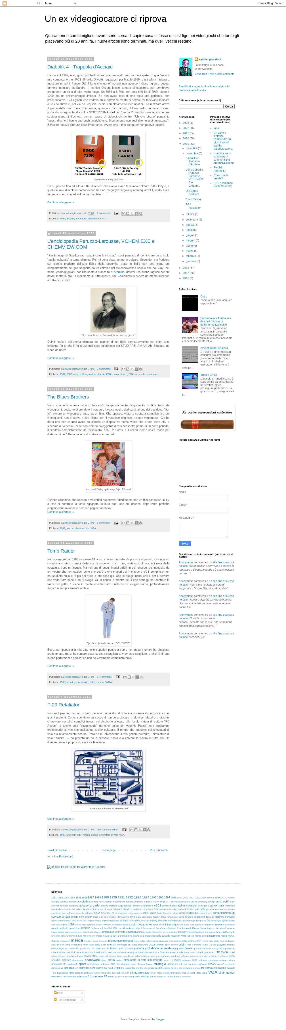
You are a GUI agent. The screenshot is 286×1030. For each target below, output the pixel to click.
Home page (108, 850)
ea (233, 920)
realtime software (117, 952)
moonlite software (188, 941)
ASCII (157, 905)
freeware (219, 924)
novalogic (122, 944)
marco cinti (200, 936)
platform (79, 528)
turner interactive (102, 973)
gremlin (85, 928)
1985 (78, 897)
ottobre (190, 214)
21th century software (212, 897)
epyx (155, 924)
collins (175, 913)
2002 (198, 897)
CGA (108, 374)
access (64, 901)
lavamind (127, 936)
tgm (118, 967)
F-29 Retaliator (63, 705)
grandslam (74, 928)
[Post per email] (116, 213)
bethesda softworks (61, 909)
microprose (115, 940)
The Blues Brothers (68, 397)
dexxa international (61, 920)
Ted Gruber (110, 968)
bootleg (173, 909)
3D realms (229, 897)
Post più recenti (57, 850)
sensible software (61, 960)
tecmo (82, 967)
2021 (186, 133)
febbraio (191, 256)
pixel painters (126, 948)
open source (171, 944)
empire (126, 924)
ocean (94, 835)
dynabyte (216, 920)
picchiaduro (112, 948)
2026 (186, 122)
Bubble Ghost (208, 374)
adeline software (134, 901)
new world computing (71, 944)
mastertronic (213, 935)
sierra (111, 960)
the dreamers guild (150, 968)
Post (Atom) (66, 856)
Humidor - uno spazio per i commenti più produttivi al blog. (224, 158)
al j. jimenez (172, 901)
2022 (186, 128)
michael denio (91, 941)
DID (79, 835)
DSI (208, 920)
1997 (167, 897)
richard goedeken (205, 952)
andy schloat (80, 374)
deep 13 (210, 917)
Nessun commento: (108, 829)
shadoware (78, 960)
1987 (69, 374)
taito (66, 967)
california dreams (217, 909)
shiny (104, 960)
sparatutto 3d (58, 964)
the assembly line (130, 968)
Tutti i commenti (66, 999)
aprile (189, 245)
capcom (231, 909)
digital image (94, 920)
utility (198, 973)
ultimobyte (143, 972)
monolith (173, 941)
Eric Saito (184, 924)
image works (57, 932)
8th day (55, 901)
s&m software (116, 956)
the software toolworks (213, 967)
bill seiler (76, 909)
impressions (71, 932)
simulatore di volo (108, 835)
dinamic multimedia (130, 920)
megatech (65, 941)
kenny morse (95, 936)
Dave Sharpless (169, 917)
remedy (131, 952)
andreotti (71, 835)
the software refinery (189, 968)
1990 (113, 897)
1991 (62, 528)
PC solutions (98, 948)
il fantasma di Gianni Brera (191, 928)
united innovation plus (174, 973)
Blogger (160, 1019)
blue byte (148, 909)
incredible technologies (89, 932)
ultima (133, 972)
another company (69, 905)
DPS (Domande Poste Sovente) (223, 185)
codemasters (135, 913)
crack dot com (100, 917)
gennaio (191, 261)
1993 (137, 897)
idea (138, 928)
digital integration (110, 920)
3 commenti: (104, 522)
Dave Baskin (153, 917)
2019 (186, 143)
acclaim (72, 901)
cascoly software (84, 913)
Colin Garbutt (164, 913)
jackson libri (202, 932)
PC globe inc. (83, 948)
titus (87, 528)
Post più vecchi (159, 850)
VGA (104, 218)
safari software (142, 956)
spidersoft (72, 964)
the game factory (169, 968)
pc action (70, 948)
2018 (186, 267)
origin (182, 944)
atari (174, 905)
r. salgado (217, 948)
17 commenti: (104, 676)
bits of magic (106, 909)
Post (60, 993)
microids (103, 941)
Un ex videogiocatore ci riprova (105, 19)
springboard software (98, 964)
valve (204, 973)
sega (232, 956)
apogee (84, 905)
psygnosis (178, 948)
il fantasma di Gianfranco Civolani (158, 928)
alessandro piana (188, 901)
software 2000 (190, 960)
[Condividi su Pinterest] (140, 213)
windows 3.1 (84, 976)
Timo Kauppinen (60, 973)
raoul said (95, 952)
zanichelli (186, 976)
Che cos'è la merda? (221, 177)
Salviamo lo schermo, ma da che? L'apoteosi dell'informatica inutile (215, 321)
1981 (54, 897)
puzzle (189, 948)
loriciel (155, 936)
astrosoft (166, 905)
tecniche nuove (94, 967)
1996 (62, 682)
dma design (174, 920)
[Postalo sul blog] (128, 213)
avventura (81, 218)
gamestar (230, 924)
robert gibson (58, 956)
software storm (227, 960)
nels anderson (227, 941)
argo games (125, 905)
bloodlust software (132, 909)
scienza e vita (200, 956)
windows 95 (100, 976)
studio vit (173, 964)
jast (225, 932)
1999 (179, 897)
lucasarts (164, 935)
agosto (190, 224)
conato (66, 916)
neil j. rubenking (211, 941)
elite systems (88, 924)
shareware (152, 374)
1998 (173, 897)
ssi (118, 964)
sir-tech (167, 960)
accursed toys (96, 901)
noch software (108, 944)
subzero (183, 964)
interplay (182, 932)
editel (64, 924)
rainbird (71, 952)
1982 (60, 897)
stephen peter (128, 964)
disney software (158, 920)
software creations (208, 960)
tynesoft (116, 973)
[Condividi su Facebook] (136, 213)
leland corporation (142, 936)
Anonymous (186, 562)
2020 (186, 138)
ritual (232, 952)
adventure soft (151, 901)
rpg (94, 956)
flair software (197, 924)
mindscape (162, 941)
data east (141, 917)
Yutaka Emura (173, 976)
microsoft (127, 940)
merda (70, 528)
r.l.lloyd (62, 952)
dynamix (226, 920)
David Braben (186, 917)
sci (191, 956)
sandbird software (180, 956)
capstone (56, 913)
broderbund (193, 909)
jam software (215, 932)
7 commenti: (104, 213)
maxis (224, 935)
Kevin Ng (107, 936)
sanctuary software (160, 956)
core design (82, 682)
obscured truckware (138, 944)
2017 (186, 273)
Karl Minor (83, 936)
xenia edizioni (142, 976)
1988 (98, 897)
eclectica (55, 924)
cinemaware (121, 913)
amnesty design (206, 901)
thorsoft (231, 968)
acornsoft (109, 901)
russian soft (102, 956)
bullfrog (204, 909)
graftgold (63, 928)
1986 (84, 897)
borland (182, 909)
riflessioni (222, 952)
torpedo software (84, 973)
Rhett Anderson (168, 952)
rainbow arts (82, 952)
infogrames (108, 932)
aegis (162, 901)
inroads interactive (152, 932)
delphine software (225, 916)
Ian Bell (108, 928)
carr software (68, 913)
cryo (132, 916)
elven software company (109, 924)
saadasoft (129, 956)
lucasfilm (175, 935)
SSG (113, 964)
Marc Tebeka (187, 936)
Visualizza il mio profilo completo (214, 74)
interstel (191, 932)
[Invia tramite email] (123, 213)
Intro (216, 128)
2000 (185, 897)
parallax (231, 944)
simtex (119, 960)
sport (82, 964)
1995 (153, 897)
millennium (151, 941)
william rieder (69, 976)
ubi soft (125, 973)
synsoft (220, 964)
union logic (156, 973)
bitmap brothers (90, 909)
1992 (62, 218)
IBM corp (117, 928)
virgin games (227, 972)
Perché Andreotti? (220, 169)
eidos (92, 682)
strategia (160, 964)
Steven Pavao (145, 964)
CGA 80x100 (107, 913)
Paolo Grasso (209, 944)
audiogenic (203, 905)
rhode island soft (186, 952)
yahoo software (158, 976)
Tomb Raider (61, 551)
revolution (154, 952)
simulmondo (94, 218)
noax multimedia (92, 944)
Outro (203, 296)
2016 (186, 278)
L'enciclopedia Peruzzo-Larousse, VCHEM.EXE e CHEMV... (194, 177)
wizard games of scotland (121, 976)
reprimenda (141, 952)
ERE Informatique (169, 924)
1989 (62, 835)
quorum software (202, 948)
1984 (62, 374)
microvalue (139, 941)
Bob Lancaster (161, 909)
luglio (189, 229)
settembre (192, 219)
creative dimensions (119, 917)
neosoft (55, 944)
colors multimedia (188, 913)
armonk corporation (143, 905)
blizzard (118, 909)
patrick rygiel (57, 948)
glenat (54, 928)
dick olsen (77, 920)
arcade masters (109, 905)
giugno (190, 235)
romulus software (74, 956)
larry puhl (140, 374)
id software (129, 928)
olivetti (160, 944)
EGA (131, 374)
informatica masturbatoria (129, 932)
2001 (192, 897)
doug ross (201, 920)
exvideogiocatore (210, 59)
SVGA (108, 682)
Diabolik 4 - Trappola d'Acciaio (80, 67)
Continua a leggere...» (60, 202)
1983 (66, 897)
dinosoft (145, 920)
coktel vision (149, 913)
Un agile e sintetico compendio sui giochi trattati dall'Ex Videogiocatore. (223, 140)
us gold (191, 973)
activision (120, 901)
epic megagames (141, 924)
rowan (87, 956)
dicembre (192, 148)
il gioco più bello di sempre (221, 928)
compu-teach (120, 374)
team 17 (73, 967)
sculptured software (218, 956)
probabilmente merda (158, 948)
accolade (82, 901)
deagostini (199, 916)
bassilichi (230, 905)
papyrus (221, 944)
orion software (193, 944)
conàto (74, 916)
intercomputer (170, 932)
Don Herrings (188, 920)
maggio (191, 240)
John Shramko (68, 936)
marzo (190, 250)
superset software (197, 964)
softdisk (176, 960)
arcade (70, 218)
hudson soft (97, 928)
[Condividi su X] (132, 213)
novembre (192, 153)
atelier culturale (96, 374)
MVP (199, 941)
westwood (56, 976)
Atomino (119, 272)
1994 (145, 897)
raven (104, 952)
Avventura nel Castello (214, 348)
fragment (209, 924)
